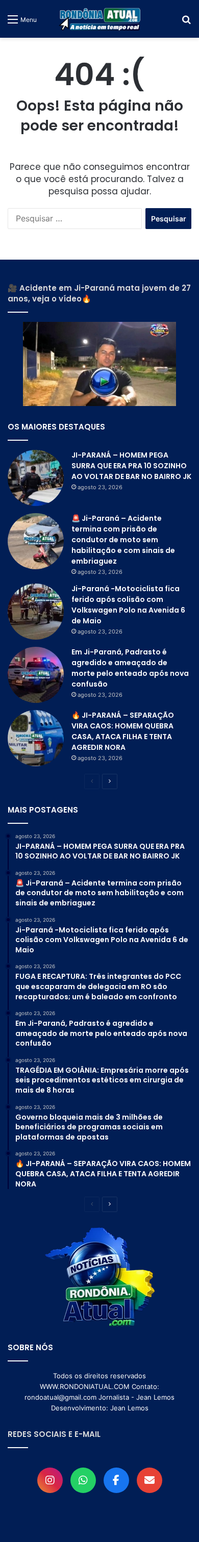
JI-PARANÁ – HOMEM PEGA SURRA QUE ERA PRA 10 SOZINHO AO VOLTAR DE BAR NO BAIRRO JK (131, 466)
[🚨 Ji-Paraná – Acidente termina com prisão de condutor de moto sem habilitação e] (36, 541)
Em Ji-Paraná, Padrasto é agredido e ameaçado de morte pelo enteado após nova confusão (130, 668)
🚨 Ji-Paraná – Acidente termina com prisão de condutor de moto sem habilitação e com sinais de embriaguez (123, 539)
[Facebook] (116, 1480)
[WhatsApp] (83, 1480)
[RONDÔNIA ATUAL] (99, 19)
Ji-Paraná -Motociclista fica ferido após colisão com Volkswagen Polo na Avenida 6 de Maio (128, 605)
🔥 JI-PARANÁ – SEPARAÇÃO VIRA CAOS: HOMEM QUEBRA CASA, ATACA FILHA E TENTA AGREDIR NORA (122, 731)
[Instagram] (50, 1480)
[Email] (149, 1480)
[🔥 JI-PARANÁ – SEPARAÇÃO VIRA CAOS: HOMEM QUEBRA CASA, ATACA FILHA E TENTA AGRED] (36, 738)
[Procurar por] (186, 22)
